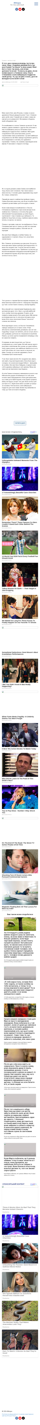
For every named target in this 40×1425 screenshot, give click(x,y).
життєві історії (24, 82)
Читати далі (20, 423)
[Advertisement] (20, 34)
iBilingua (17, 3)
